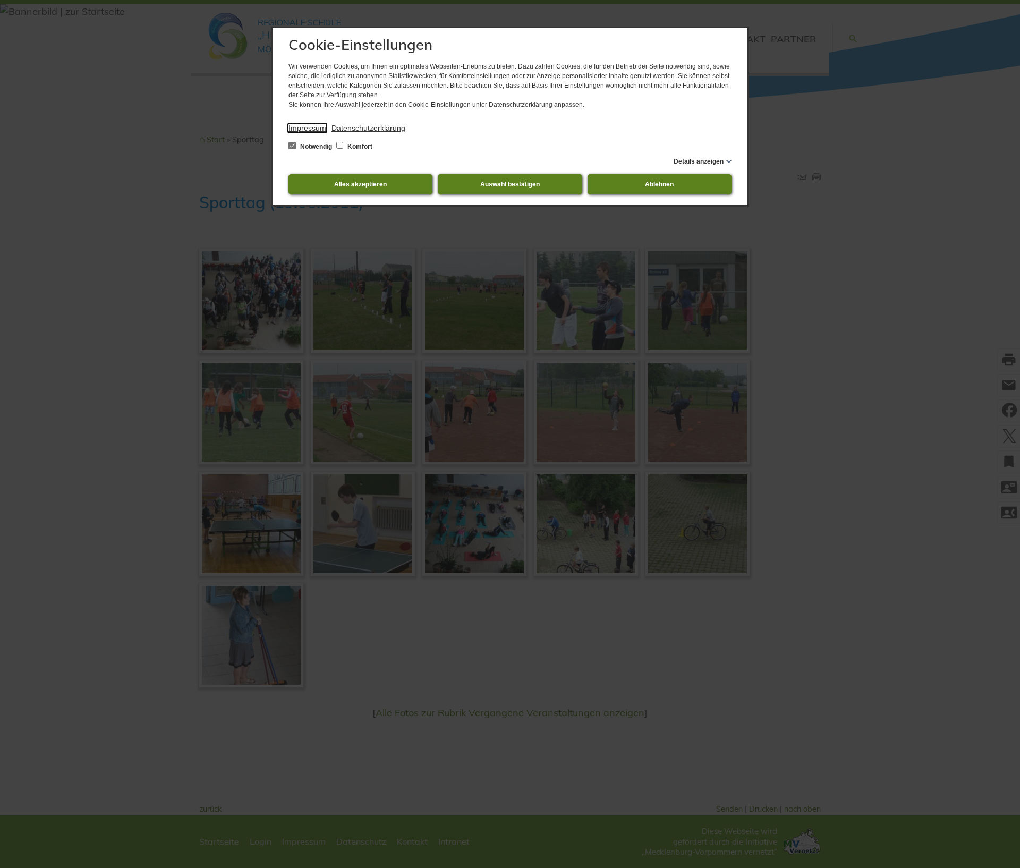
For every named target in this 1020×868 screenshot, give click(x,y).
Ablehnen (659, 184)
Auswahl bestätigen (510, 184)
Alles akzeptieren (360, 184)
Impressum (307, 128)
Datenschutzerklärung (368, 128)
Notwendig (316, 146)
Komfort (359, 146)
